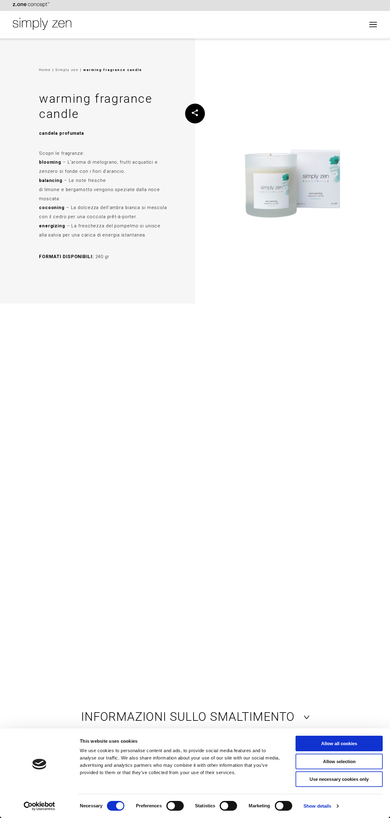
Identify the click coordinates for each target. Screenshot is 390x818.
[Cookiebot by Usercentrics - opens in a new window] (39, 806)
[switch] (175, 806)
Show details (317, 806)
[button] (195, 717)
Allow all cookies (339, 743)
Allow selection (339, 761)
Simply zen (67, 70)
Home (45, 70)
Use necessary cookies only (339, 779)
